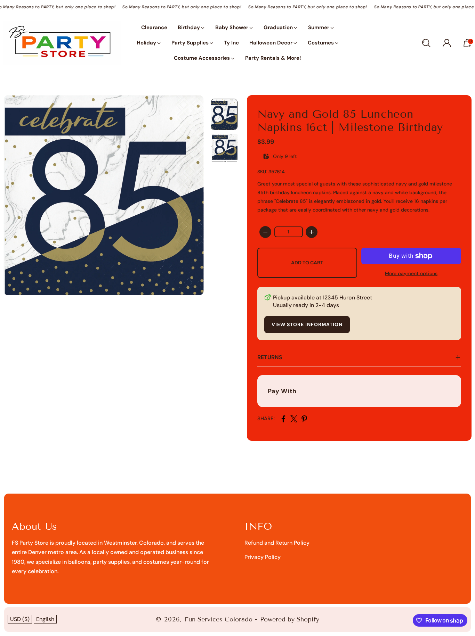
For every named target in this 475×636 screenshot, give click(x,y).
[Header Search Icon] (426, 43)
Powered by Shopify (289, 619)
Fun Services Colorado (218, 619)
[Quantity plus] (311, 232)
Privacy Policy (262, 557)
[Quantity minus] (265, 232)
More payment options (411, 273)
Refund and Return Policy (276, 542)
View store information (307, 324)
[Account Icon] (447, 43)
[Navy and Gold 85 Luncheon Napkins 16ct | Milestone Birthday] (103, 195)
